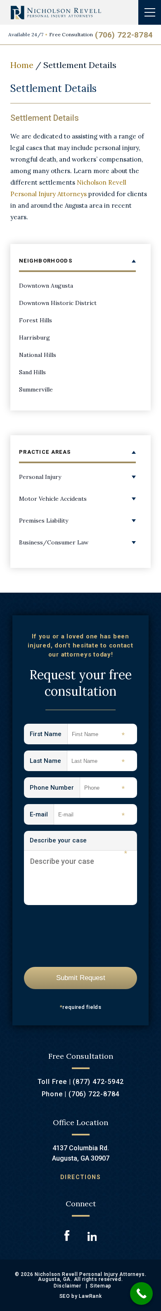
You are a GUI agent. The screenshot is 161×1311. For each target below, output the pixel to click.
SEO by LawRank (80, 1296)
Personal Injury (40, 477)
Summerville (36, 389)
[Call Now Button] (141, 1293)
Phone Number (55, 788)
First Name (49, 734)
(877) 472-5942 (98, 1082)
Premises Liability (43, 520)
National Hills (37, 355)
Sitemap (100, 1286)
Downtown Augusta (46, 285)
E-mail (42, 815)
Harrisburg (34, 337)
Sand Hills (32, 372)
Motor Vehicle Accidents (53, 498)
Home (21, 65)
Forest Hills (35, 320)
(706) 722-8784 (124, 35)
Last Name (48, 761)
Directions (80, 1177)
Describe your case (78, 844)
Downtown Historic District (58, 303)
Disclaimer (67, 1286)
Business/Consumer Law (53, 542)
